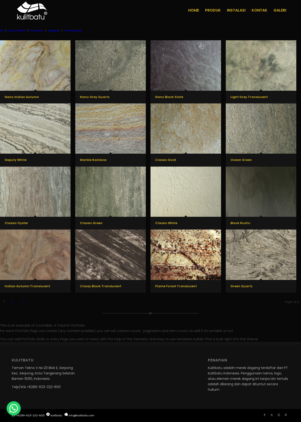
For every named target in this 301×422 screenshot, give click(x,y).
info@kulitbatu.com (81, 415)
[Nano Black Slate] (185, 65)
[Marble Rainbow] (110, 128)
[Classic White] (185, 192)
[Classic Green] (110, 192)
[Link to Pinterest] (285, 414)
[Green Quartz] (261, 254)
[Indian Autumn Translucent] (35, 254)
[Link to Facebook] (264, 414)
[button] (14, 408)
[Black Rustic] (261, 192)
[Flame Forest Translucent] (185, 254)
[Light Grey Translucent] (261, 65)
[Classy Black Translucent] (110, 254)
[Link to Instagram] (278, 414)
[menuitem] (193, 10)
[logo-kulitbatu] (32, 10)
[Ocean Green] (261, 128)
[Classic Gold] (185, 128)
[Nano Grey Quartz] (110, 65)
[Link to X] (271, 414)
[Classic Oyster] (35, 192)
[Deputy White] (35, 128)
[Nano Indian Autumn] (35, 65)
